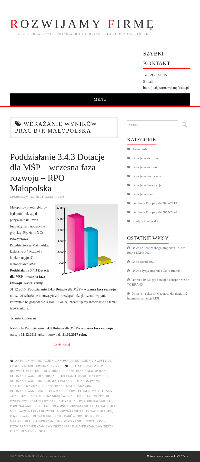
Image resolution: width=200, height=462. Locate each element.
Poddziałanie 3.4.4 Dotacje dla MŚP (84, 411)
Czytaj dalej (64, 344)
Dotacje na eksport (144, 167)
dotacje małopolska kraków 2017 (44, 396)
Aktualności (25, 360)
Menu (100, 99)
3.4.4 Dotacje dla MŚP (86, 365)
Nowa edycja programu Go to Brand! (156, 270)
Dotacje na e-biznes (145, 158)
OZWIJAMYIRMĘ (83, 24)
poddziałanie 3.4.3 (98, 401)
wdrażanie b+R (50, 421)
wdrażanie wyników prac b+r (53, 426)
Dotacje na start (142, 194)
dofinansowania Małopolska (83, 371)
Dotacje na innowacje (55, 360)
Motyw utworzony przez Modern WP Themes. (168, 456)
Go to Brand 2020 (143, 261)
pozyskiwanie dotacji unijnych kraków (42, 416)
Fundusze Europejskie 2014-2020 (34, 365)
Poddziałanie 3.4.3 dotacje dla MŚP (37, 406)
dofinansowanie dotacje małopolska (41, 381)
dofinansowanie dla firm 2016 (34, 376)
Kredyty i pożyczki (145, 221)
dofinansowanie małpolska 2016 (64, 386)
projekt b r (85, 416)
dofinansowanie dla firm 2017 (84, 376)
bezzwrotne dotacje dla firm (34, 371)
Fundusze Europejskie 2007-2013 (154, 203)
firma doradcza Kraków (62, 401)
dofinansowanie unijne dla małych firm (43, 391)
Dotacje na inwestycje (93, 360)
